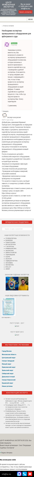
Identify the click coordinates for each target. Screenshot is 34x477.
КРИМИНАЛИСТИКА (10, 248)
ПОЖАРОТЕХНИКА (10, 242)
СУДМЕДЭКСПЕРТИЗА (11, 261)
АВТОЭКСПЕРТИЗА (10, 244)
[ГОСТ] (17, 326)
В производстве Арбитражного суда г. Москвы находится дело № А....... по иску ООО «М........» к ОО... (18, 401)
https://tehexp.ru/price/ (9, 193)
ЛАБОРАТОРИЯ (9, 250)
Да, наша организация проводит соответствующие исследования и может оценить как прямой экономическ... (18, 425)
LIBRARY (7, 269)
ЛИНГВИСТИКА (9, 265)
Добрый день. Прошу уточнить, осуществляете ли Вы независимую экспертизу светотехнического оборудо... (17, 413)
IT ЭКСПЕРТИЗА (9, 246)
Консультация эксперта (17, 393)
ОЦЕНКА (7, 257)
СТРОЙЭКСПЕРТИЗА (11, 238)
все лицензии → (6, 317)
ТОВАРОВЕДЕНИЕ (10, 255)
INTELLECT (8, 267)
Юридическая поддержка (17, 222)
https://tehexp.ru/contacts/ (22, 208)
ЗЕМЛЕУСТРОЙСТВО (11, 252)
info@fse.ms (25, 8)
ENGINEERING (9, 240)
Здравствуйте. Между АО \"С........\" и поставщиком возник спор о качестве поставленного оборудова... (17, 407)
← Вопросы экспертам (8, 25)
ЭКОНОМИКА (9, 263)
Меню (30, 19)
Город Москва (7, 351)
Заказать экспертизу (25, 12)
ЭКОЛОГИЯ (8, 259)
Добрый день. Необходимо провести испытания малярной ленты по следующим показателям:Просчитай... (17, 419)
